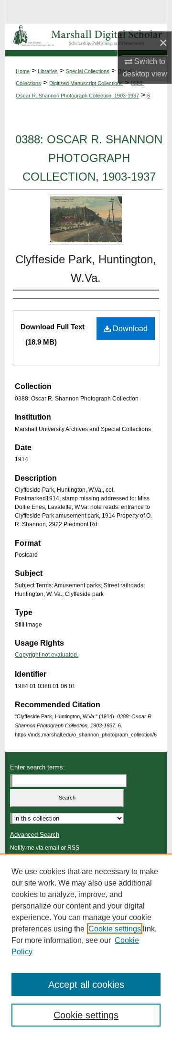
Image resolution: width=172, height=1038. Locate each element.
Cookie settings (114, 929)
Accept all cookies (86, 984)
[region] (86, 946)
